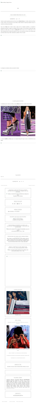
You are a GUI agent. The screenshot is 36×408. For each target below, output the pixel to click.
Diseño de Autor (18, 381)
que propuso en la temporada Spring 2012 (14, 138)
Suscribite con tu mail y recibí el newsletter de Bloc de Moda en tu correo (18, 366)
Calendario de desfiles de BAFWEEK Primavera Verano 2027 (18, 355)
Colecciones (12, 382)
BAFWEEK (27, 380)
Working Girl (24, 382)
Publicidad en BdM (19, 401)
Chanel (8, 382)
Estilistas (14, 386)
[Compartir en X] (16, 18)
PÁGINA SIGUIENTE (32, 185)
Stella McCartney (10, 384)
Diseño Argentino (15, 380)
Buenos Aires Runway (25, 386)
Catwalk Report (23, 384)
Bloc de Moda (4, 401)
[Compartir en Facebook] (21, 181)
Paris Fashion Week (26, 381)
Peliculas (27, 384)
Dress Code (9, 381)
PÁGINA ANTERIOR (4, 185)
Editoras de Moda (17, 382)
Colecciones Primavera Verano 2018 (12, 387)
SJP (13, 381)
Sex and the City (14, 383)
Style (3, 176)
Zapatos (8, 380)
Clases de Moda (12, 401)
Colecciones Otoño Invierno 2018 (24, 387)
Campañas (20, 383)
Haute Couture (16, 384)
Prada (18, 386)
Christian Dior (9, 386)
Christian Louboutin (25, 383)
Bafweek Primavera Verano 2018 (10, 388)
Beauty (21, 380)
